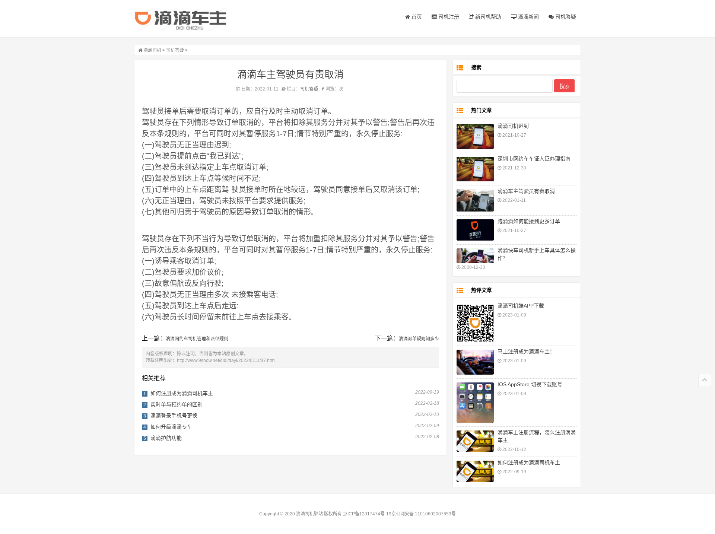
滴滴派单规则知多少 (419, 338)
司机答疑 (565, 17)
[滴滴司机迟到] (475, 136)
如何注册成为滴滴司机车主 (181, 393)
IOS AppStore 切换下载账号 (530, 384)
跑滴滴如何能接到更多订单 (529, 221)
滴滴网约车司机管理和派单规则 (197, 338)
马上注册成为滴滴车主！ (526, 352)
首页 (416, 17)
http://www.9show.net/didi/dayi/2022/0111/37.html (226, 360)
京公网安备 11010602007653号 (423, 513)
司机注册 (448, 17)
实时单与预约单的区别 (176, 404)
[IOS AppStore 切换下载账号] (475, 402)
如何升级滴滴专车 (171, 427)
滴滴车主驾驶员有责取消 (526, 191)
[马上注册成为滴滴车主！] (475, 362)
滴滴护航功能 (166, 438)
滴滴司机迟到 (513, 126)
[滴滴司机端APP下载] (475, 323)
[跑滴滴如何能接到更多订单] (475, 230)
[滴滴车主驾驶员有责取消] (475, 200)
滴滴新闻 (528, 17)
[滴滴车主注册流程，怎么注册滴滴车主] (475, 440)
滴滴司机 (152, 50)
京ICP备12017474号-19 (367, 513)
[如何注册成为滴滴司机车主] (475, 471)
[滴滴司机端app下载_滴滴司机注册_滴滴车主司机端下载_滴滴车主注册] (180, 19)
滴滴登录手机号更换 (173, 416)
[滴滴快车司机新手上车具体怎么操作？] (475, 255)
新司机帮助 (487, 17)
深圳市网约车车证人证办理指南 (534, 159)
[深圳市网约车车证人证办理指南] (475, 169)
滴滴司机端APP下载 (521, 306)
